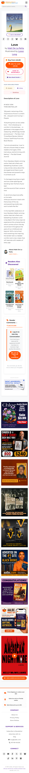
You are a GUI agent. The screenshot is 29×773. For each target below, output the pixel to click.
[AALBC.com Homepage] (9, 2)
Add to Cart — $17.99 (15, 65)
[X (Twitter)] (16, 753)
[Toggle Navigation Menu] (26, 2)
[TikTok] (8, 758)
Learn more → (13, 254)
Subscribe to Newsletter (14, 731)
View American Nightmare (15, 678)
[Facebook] (12, 753)
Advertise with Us (14, 734)
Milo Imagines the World (19, 283)
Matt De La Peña (16, 48)
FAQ (14, 737)
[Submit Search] (25, 6)
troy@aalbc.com (15, 739)
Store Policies (14, 720)
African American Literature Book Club (14, 768)
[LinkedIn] (12, 758)
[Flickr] (20, 758)
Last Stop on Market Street (19, 306)
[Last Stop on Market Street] (19, 297)
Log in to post (12, 325)
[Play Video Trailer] (14, 655)
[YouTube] (8, 753)
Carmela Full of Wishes (10, 305)
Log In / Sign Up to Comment (15, 355)
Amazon (10, 88)
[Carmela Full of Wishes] (10, 297)
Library (21, 88)
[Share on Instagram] (8, 39)
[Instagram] (4, 753)
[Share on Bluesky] (16, 39)
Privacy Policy (14, 717)
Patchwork (9, 282)
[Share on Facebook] (3, 39)
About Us (14, 715)
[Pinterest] (16, 758)
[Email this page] (25, 39)
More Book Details (14, 77)
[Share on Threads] (12, 39)
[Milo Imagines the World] (19, 274)
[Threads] (20, 753)
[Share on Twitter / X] (21, 39)
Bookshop (16, 92)
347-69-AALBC (15, 742)
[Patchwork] (10, 274)
